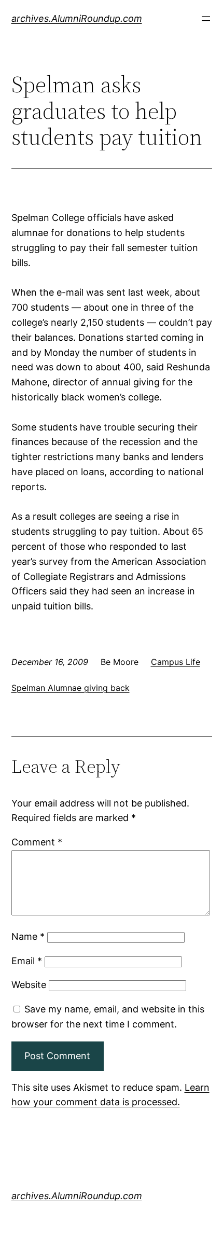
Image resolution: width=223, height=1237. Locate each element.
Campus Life (175, 662)
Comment (36, 842)
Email (26, 960)
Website (28, 984)
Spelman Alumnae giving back (70, 688)
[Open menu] (206, 18)
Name (28, 936)
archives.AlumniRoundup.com (76, 18)
